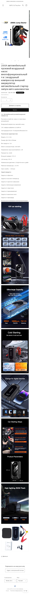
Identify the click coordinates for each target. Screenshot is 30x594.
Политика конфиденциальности (17, 590)
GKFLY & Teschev (13, 588)
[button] (3, 5)
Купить (15, 110)
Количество (4, 97)
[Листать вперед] (18, 60)
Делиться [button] (5, 556)
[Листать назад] (11, 60)
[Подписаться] (23, 570)
